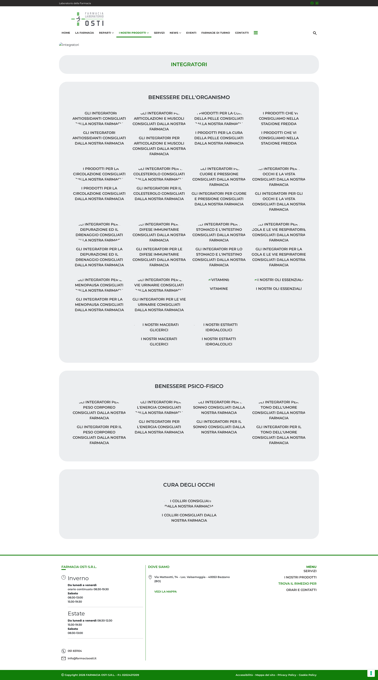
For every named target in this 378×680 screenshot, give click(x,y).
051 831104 (75, 651)
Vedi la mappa (165, 591)
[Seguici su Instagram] (317, 3)
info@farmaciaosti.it (82, 658)
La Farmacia (84, 32)
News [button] (174, 32)
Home (66, 32)
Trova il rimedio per (297, 583)
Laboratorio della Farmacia (75, 3)
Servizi (159, 32)
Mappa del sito (265, 674)
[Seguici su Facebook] (312, 3)
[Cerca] (315, 32)
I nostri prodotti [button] (132, 32)
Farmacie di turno (215, 32)
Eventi (191, 32)
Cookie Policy (308, 674)
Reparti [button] (105, 32)
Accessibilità (244, 674)
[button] (255, 32)
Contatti (242, 32)
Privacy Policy (287, 674)
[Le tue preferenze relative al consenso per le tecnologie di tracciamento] (371, 673)
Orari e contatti (301, 590)
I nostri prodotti (300, 577)
